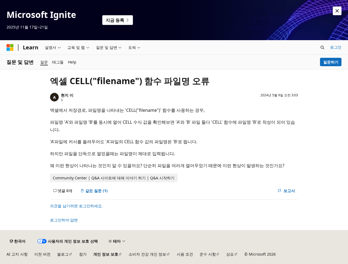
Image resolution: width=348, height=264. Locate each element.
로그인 (335, 47)
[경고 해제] (337, 11)
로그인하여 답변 (64, 219)
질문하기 (330, 62)
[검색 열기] (322, 47)
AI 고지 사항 (17, 254)
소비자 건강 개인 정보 (147, 254)
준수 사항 (208, 254)
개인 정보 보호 (105, 254)
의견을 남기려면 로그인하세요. (76, 205)
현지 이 (67, 95)
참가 (83, 254)
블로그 (63, 254)
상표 (230, 254)
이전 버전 (42, 254)
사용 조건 (185, 254)
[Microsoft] (10, 47)
